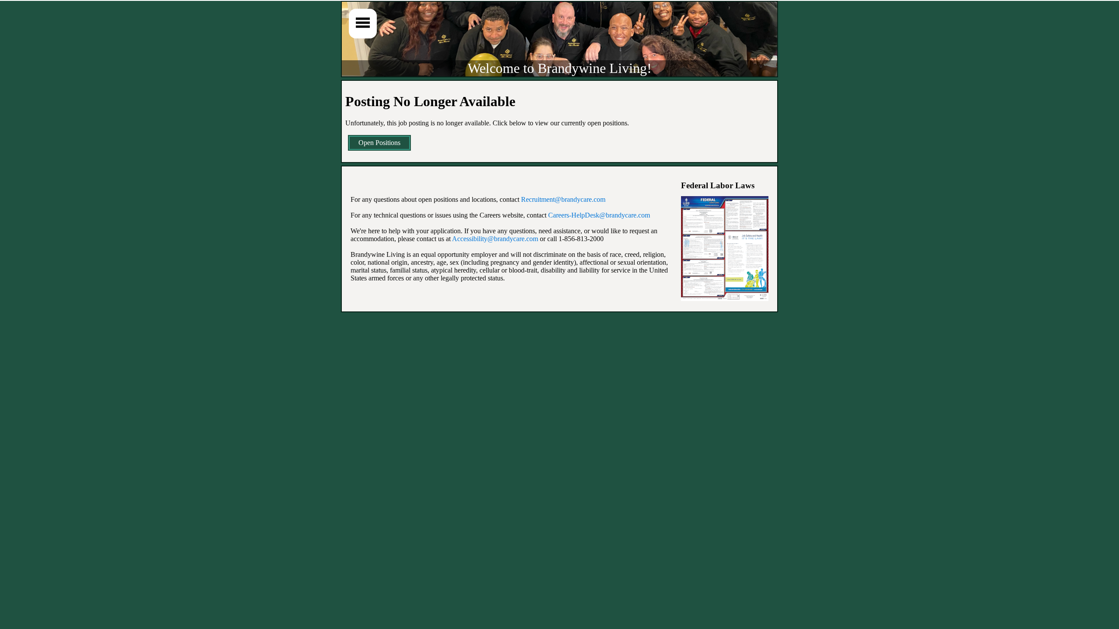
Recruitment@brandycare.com (563, 199)
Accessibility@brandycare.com (495, 238)
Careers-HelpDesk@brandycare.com (599, 215)
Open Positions (379, 142)
